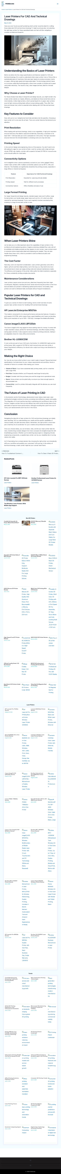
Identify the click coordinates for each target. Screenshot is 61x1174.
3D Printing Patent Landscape (36, 1032)
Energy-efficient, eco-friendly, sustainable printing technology (11, 1033)
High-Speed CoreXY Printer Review (12, 638)
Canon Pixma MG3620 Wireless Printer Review (37, 881)
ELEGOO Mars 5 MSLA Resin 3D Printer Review (39, 555)
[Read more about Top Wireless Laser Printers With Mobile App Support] (17, 494)
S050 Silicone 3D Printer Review (11, 589)
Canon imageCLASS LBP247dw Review (10, 773)
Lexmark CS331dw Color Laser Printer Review (37, 735)
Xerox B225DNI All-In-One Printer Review (12, 735)
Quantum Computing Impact (13, 1127)
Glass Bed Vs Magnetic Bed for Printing (38, 685)
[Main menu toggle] (57, 4)
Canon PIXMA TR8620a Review (11, 799)
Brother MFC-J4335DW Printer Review (37, 830)
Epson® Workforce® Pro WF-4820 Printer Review (39, 799)
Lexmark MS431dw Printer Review (38, 709)
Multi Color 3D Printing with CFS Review (39, 589)
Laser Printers (8, 9)
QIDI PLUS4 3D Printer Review (39, 637)
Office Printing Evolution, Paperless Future (12, 1078)
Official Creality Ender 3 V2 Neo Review (11, 664)
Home (3, 9)
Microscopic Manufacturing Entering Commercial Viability (38, 1007)
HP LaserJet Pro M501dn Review (11, 935)
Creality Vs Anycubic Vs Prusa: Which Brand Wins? (11, 522)
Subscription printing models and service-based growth (13, 1055)
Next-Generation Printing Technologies (38, 978)
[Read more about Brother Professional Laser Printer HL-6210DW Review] (44, 469)
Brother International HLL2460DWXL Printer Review (37, 774)
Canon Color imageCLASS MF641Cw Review (12, 830)
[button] (30, 1160)
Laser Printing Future (11, 1104)
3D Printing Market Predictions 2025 (36, 1104)
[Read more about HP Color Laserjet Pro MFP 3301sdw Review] (17, 469)
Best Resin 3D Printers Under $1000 (12, 685)
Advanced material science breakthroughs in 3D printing (39, 1055)
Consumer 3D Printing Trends (39, 1078)
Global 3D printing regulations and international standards (12, 1007)
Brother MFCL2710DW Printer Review (11, 881)
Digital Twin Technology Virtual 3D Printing (37, 1127)
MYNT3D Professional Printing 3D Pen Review (37, 664)
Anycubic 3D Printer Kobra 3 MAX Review (12, 555)
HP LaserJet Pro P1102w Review (11, 709)
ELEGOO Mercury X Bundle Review (38, 522)
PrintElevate (9, 4)
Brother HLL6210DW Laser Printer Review (38, 935)
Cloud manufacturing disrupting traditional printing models (11, 979)
